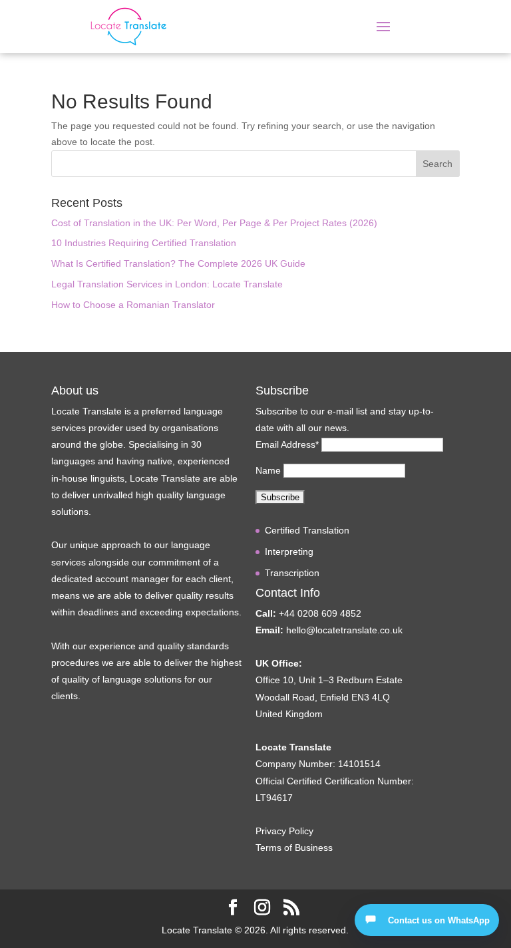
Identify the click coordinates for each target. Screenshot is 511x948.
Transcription (292, 572)
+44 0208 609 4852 (320, 613)
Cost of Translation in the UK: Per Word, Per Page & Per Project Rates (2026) (214, 223)
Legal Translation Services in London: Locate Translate (167, 284)
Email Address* (287, 444)
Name (268, 470)
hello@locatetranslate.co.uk (344, 630)
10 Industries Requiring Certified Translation (143, 242)
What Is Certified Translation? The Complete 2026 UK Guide (178, 263)
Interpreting (289, 551)
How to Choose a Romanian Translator (133, 304)
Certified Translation (307, 530)
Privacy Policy (284, 831)
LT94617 (274, 797)
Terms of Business (294, 847)
